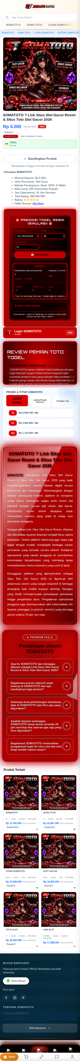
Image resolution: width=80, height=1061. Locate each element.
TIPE (44, 231)
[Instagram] (15, 998)
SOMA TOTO (34, 24)
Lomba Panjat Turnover (40, 401)
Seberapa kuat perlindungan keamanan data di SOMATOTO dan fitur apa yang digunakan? (36, 705)
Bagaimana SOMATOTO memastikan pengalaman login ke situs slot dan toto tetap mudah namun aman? (36, 747)
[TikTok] (23, 998)
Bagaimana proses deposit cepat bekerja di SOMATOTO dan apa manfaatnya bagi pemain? (32, 686)
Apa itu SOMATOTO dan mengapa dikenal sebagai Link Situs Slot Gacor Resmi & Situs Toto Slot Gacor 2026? (35, 667)
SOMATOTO (13, 24)
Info (70, 333)
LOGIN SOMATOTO (60, 24)
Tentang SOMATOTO (16, 1014)
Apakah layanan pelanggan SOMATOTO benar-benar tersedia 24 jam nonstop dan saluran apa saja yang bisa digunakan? (36, 726)
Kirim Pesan (19, 981)
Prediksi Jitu (63, 401)
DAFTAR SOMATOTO (68, 33)
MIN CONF (20, 242)
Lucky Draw (17, 401)
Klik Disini (38, 204)
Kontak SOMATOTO (15, 1019)
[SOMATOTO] (40, 6)
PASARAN (21, 231)
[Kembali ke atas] (73, 1036)
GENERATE (40, 255)
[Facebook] (6, 998)
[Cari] (7, 17)
